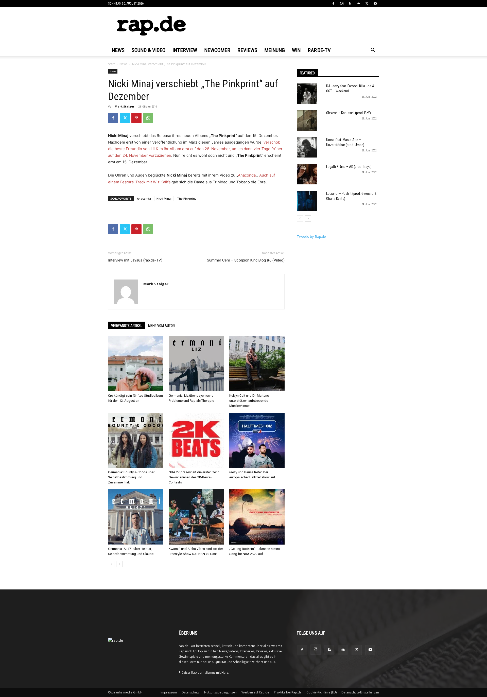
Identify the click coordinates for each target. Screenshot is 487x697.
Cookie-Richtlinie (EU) (321, 692)
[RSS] (350, 3)
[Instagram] (341, 3)
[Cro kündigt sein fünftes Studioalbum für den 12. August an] (135, 363)
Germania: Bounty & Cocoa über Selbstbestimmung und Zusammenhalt (131, 477)
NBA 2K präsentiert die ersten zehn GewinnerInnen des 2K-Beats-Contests (194, 477)
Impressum (169, 692)
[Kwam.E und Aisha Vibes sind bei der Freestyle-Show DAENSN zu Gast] (196, 517)
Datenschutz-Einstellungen (360, 692)
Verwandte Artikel (126, 326)
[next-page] (119, 564)
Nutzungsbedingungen (220, 692)
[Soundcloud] (358, 3)
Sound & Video (148, 50)
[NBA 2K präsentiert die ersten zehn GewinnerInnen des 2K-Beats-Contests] (196, 440)
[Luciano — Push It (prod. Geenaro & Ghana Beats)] (307, 201)
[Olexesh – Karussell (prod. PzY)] (307, 120)
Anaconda (247, 175)
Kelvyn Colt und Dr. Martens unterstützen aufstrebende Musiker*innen (249, 401)
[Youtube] (375, 3)
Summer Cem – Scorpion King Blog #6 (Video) (246, 260)
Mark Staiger (124, 106)
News (118, 50)
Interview (184, 50)
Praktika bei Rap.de (288, 692)
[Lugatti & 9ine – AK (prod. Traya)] (307, 174)
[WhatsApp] (148, 118)
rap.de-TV (319, 50)
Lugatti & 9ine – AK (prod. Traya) (349, 167)
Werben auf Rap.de (255, 692)
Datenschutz (190, 692)
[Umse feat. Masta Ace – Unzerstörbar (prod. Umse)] (307, 147)
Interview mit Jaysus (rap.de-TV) (135, 260)
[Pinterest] (136, 118)
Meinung (274, 50)
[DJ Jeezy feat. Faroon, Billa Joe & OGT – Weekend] (307, 93)
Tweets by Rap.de (311, 236)
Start (111, 64)
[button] (373, 50)
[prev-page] (111, 564)
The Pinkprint (186, 198)
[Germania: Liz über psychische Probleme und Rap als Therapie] (196, 363)
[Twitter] (367, 3)
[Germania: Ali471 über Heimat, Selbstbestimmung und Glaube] (135, 517)
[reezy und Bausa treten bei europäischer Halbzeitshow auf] (257, 440)
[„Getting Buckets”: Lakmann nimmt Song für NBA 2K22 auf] (257, 517)
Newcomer (217, 50)
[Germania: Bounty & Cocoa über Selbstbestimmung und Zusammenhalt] (135, 440)
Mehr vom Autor (161, 326)
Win (296, 50)
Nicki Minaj (163, 198)
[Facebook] (333, 3)
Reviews (247, 50)
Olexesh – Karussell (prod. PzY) (348, 113)
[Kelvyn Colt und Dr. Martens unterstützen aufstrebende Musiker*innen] (257, 363)
